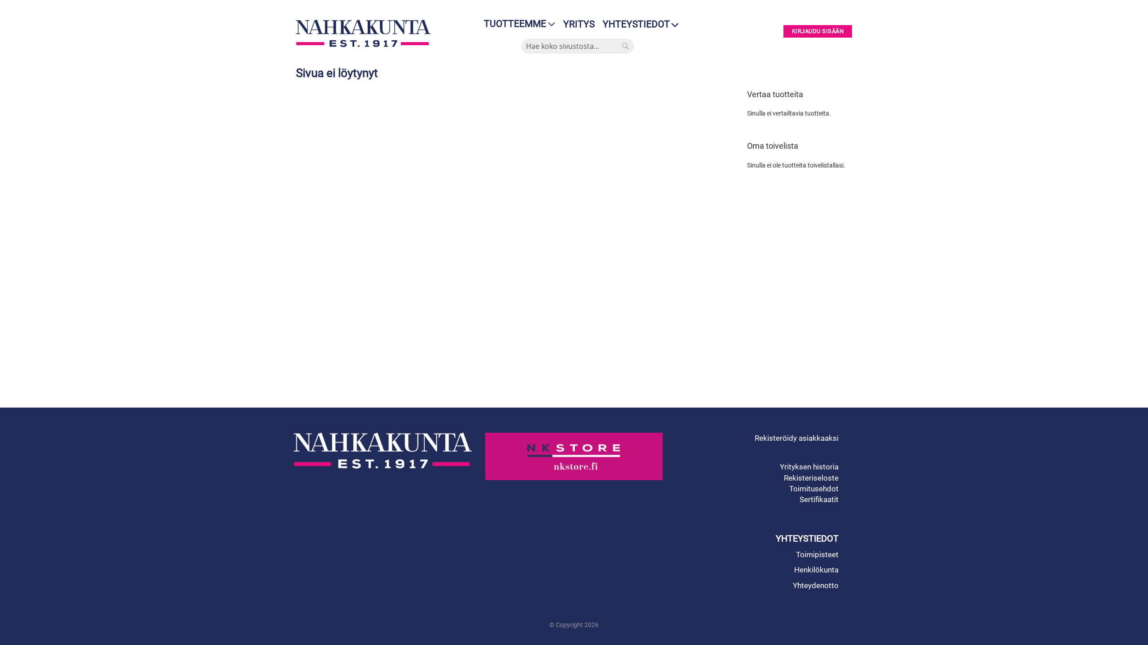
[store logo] (365, 33)
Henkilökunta (816, 569)
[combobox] (578, 46)
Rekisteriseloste (811, 477)
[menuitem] (516, 23)
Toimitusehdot (814, 488)
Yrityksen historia (809, 466)
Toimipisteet (817, 554)
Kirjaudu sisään (818, 31)
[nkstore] (574, 456)
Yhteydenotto (816, 585)
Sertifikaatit (819, 499)
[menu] (517, 23)
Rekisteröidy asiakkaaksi (797, 438)
